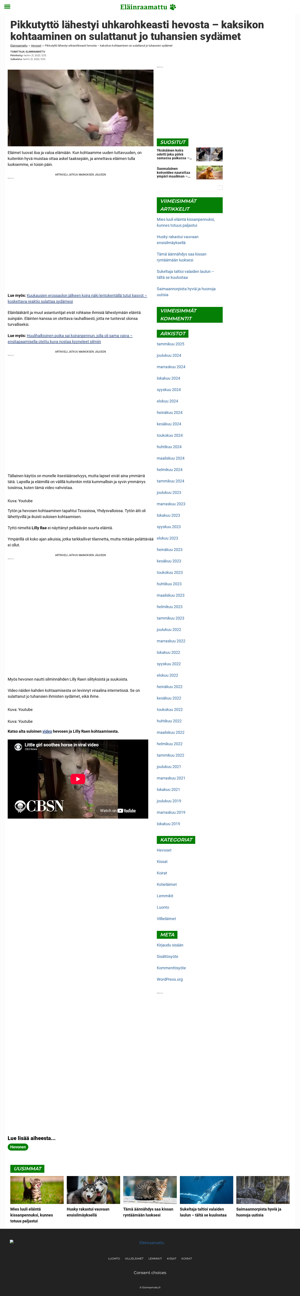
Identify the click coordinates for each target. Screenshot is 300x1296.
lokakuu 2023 (168, 515)
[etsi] (292, 7)
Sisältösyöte (167, 956)
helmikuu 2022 (170, 743)
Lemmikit (165, 896)
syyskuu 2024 (169, 389)
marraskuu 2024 (171, 366)
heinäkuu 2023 (170, 549)
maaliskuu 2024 (170, 458)
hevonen (18, 1147)
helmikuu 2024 (170, 469)
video (47, 731)
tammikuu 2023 (170, 618)
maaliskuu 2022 (170, 732)
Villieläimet (166, 918)
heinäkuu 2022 (170, 686)
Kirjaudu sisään (170, 945)
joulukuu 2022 (169, 629)
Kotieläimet (167, 884)
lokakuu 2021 (168, 789)
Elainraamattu (18, 45)
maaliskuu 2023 (170, 595)
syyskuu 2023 (169, 526)
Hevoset (36, 45)
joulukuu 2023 (169, 492)
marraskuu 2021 (171, 778)
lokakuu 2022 (168, 652)
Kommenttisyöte (171, 968)
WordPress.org (170, 979)
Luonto (163, 907)
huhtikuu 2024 (169, 446)
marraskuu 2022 (171, 641)
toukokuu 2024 (170, 435)
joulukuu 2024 (169, 355)
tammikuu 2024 (170, 481)
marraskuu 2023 (171, 504)
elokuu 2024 (167, 401)
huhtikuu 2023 (169, 584)
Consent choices (150, 1272)
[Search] (220, 188)
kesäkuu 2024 (169, 424)
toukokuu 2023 (170, 572)
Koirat (162, 873)
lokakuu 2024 (168, 378)
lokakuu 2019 (168, 823)
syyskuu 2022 (169, 664)
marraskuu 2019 (171, 812)
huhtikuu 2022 (169, 721)
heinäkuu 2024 (170, 412)
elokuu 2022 (167, 675)
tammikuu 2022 (170, 755)
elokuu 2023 (167, 538)
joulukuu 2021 (169, 766)
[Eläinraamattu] (148, 7)
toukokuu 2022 (170, 709)
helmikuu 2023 (170, 606)
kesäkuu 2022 (169, 698)
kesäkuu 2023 (169, 561)
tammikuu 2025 (170, 344)
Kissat (162, 861)
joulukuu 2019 (169, 801)
